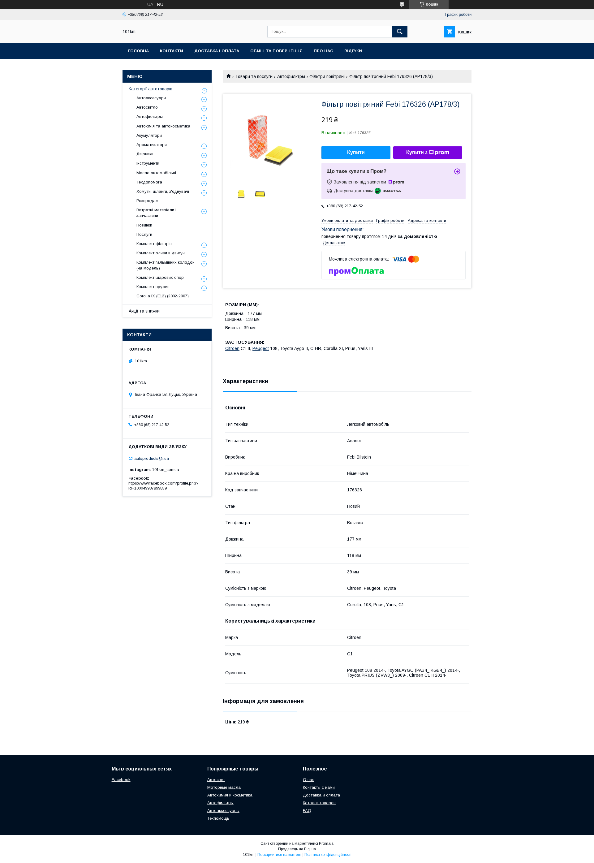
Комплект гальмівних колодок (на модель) (165, 265)
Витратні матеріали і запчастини (156, 213)
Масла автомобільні (156, 172)
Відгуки (353, 51)
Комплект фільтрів (154, 243)
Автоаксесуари (151, 98)
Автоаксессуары (223, 810)
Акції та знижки (144, 311)
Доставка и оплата (321, 795)
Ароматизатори (151, 144)
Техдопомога (149, 182)
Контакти (171, 51)
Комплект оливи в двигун (160, 253)
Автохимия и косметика (229, 795)
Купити (356, 152)
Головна (138, 51)
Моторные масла (224, 787)
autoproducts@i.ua (151, 458)
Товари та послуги (254, 76)
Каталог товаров (319, 802)
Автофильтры (291, 76)
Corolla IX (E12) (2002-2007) (162, 296)
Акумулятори (149, 135)
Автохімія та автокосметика (163, 126)
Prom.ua (326, 843)
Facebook (121, 779)
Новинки (144, 225)
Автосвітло (147, 107)
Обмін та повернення (276, 51)
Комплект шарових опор (160, 277)
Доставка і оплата (216, 51)
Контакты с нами (319, 787)
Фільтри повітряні (327, 76)
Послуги (144, 234)
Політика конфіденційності (327, 854)
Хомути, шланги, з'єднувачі (162, 191)
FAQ (307, 810)
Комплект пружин (153, 286)
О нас (308, 779)
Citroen (232, 348)
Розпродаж (147, 200)
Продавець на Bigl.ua (297, 849)
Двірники (144, 154)
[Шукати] (399, 31)
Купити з (417, 152)
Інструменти (147, 163)
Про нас (323, 51)
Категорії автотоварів (150, 88)
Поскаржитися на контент (279, 854)
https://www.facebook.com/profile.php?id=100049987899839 (163, 485)
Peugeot (260, 348)
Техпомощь (218, 818)
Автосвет (216, 779)
